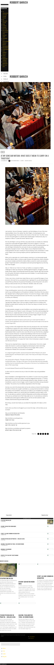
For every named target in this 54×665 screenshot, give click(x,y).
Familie (2, 152)
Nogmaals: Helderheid (6, 549)
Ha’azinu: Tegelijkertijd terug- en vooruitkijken (12, 544)
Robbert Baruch (16, 160)
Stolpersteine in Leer (6, 520)
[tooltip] (46, 1)
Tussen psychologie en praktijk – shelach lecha (13, 539)
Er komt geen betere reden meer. (8, 526)
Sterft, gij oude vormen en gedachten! (10, 533)
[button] (7, 6)
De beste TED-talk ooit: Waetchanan (9, 555)
